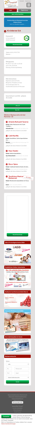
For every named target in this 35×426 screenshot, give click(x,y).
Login (10, 10)
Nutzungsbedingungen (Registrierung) (17, 394)
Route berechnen (17, 44)
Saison (7, 361)
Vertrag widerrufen (17, 402)
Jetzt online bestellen (17, 14)
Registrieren (24, 10)
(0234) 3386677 (9, 143)
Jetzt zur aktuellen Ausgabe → (17, 24)
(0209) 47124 (25, 128)
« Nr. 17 (17, 105)
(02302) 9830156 (23, 169)
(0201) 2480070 (18, 184)
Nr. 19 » (17, 110)
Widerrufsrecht (17, 400)
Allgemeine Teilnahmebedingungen (17, 396)
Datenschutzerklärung (17, 398)
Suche (17, 382)
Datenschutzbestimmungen (8, 423)
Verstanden (6, 416)
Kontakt (22, 1)
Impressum (28, 1)
